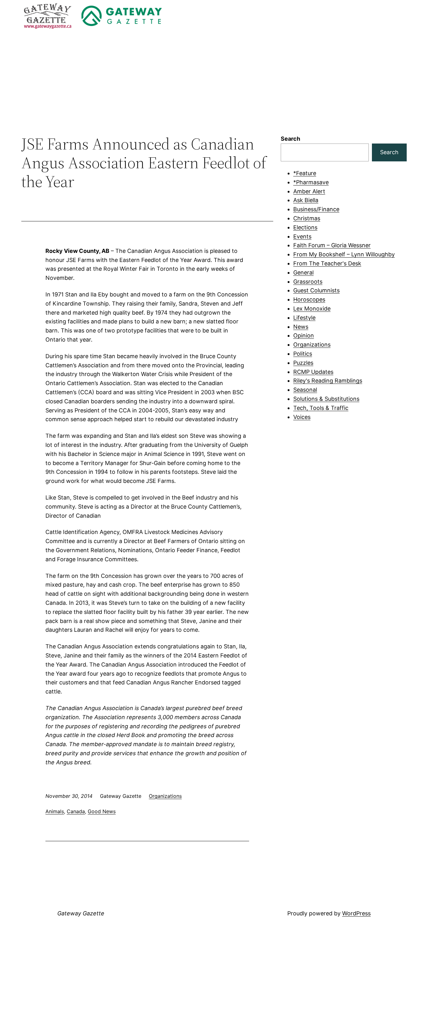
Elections (305, 227)
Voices (302, 417)
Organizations (165, 796)
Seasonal (305, 389)
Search (290, 138)
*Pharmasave (311, 182)
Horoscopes (309, 299)
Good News (102, 811)
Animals (54, 811)
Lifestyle (304, 317)
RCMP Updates (313, 372)
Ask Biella (305, 200)
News (300, 326)
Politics (302, 353)
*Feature (304, 173)
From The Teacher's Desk (327, 263)
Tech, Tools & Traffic (320, 408)
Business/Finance (316, 209)
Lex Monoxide (312, 308)
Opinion (303, 335)
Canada (76, 811)
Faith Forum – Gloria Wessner (332, 245)
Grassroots (307, 281)
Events (302, 236)
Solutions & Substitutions (326, 398)
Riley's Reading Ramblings (327, 380)
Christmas (306, 218)
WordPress (356, 913)
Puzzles (303, 362)
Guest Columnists (316, 290)
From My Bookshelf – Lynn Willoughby (344, 254)
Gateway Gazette (80, 913)
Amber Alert (309, 191)
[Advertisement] (214, 83)
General (303, 272)
